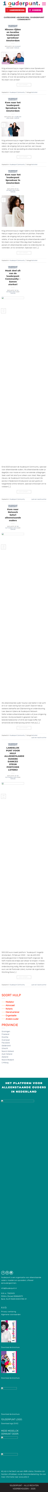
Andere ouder (12, 1019)
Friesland (5, 1034)
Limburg (5, 1062)
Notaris (9, 1008)
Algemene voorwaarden (11, 1314)
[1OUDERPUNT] (21, 4)
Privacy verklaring (8, 1312)
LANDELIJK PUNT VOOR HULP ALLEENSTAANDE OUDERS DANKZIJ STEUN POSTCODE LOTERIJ (14, 758)
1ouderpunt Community (13, 26)
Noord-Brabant (8, 1060)
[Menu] (44, 4)
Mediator (10, 1002)
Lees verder (24, 85)
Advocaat (10, 1005)
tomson (16, 48)
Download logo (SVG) (9, 1423)
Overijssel (6, 1040)
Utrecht (5, 1048)
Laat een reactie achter (38, 499)
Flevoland (6, 1043)
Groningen (6, 1031)
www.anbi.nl (24, 1477)
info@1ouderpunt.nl (9, 1288)
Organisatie (11, 1015)
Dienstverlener (12, 1012)
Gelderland (6, 1046)
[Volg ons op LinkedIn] (11, 1273)
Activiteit (34, 92)
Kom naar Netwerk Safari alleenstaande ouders (13, 515)
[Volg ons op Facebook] (3, 1273)
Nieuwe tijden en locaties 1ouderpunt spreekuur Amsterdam (13, 35)
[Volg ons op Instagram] (7, 1273)
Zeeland (5, 1057)
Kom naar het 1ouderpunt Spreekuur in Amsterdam (13, 106)
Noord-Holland (8, 1051)
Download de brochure (10, 1347)
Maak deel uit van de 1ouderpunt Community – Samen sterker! (13, 277)
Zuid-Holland (7, 1054)
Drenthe (5, 1037)
